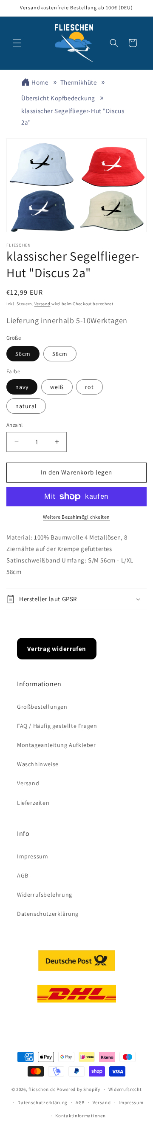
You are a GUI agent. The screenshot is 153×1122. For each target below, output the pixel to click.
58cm (60, 354)
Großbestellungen (42, 706)
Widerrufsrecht (125, 1089)
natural (26, 406)
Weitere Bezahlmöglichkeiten (76, 517)
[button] (17, 43)
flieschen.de (41, 1089)
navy (21, 387)
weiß (57, 387)
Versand (42, 304)
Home (39, 82)
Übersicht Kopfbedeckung (58, 98)
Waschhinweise (38, 764)
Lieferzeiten (33, 803)
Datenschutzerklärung (48, 913)
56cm (23, 354)
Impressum (32, 856)
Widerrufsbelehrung (44, 894)
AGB (22, 875)
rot (89, 387)
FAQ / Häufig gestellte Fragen (57, 726)
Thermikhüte (78, 82)
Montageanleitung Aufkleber (56, 745)
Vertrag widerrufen (56, 649)
